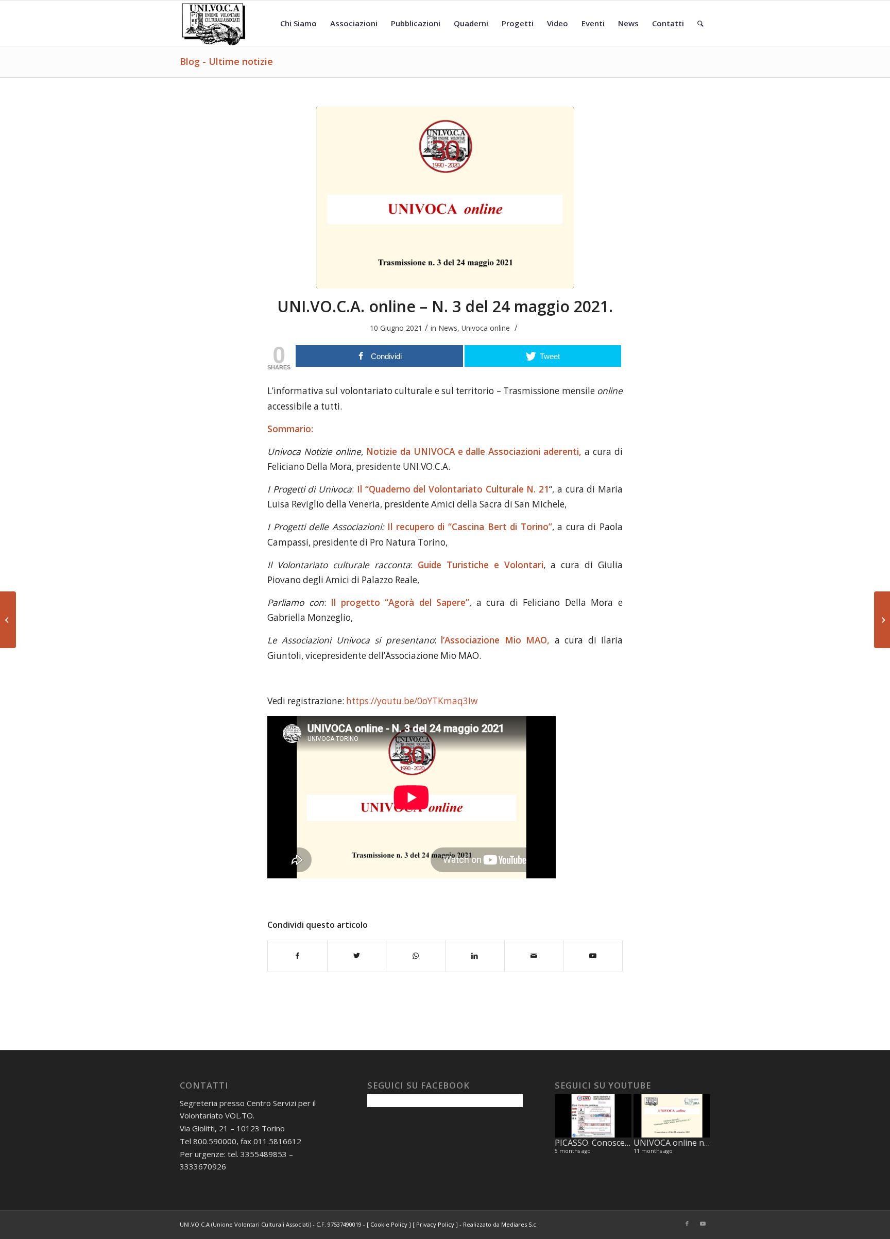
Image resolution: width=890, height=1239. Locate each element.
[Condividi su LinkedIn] (475, 955)
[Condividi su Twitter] (357, 955)
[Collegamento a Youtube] (702, 1223)
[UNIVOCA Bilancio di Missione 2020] (882, 619)
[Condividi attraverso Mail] (534, 955)
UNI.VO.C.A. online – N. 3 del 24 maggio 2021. (445, 306)
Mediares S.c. (519, 1224)
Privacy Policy (435, 1224)
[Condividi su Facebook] (297, 955)
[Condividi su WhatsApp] (415, 955)
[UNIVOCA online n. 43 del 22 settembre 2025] (672, 1116)
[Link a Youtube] (592, 955)
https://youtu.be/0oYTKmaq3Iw (411, 701)
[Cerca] (700, 23)
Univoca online (485, 328)
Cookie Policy (388, 1224)
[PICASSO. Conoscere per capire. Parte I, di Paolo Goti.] (593, 1116)
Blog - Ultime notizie (226, 61)
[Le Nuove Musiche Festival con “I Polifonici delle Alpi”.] (8, 619)
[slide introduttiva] (445, 197)
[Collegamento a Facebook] (687, 1223)
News (447, 328)
